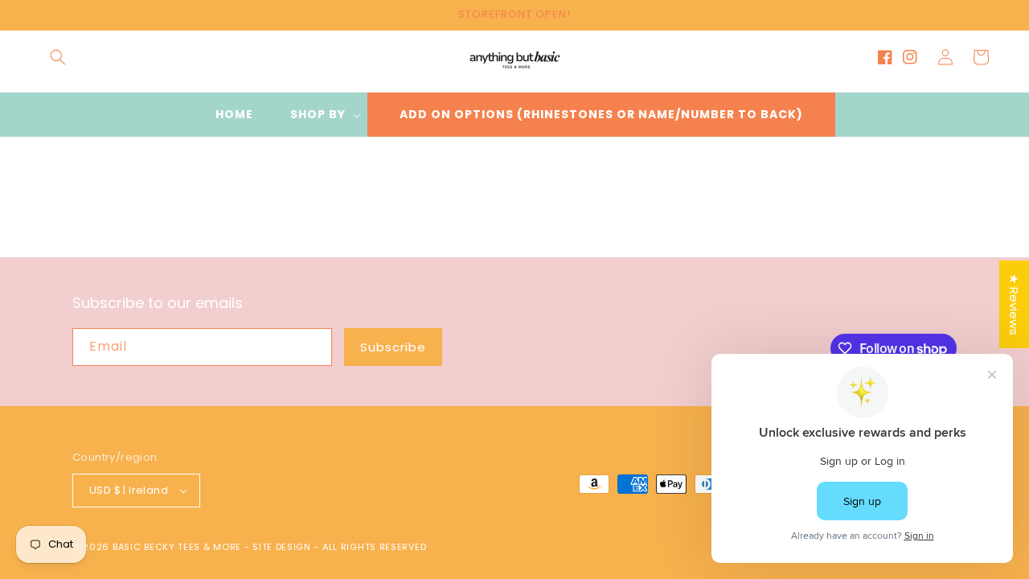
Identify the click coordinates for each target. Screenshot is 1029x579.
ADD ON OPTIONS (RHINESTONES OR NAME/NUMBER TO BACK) (601, 114)
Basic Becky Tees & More (177, 546)
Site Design (281, 546)
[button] (58, 57)
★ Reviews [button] (1014, 304)
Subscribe (393, 347)
